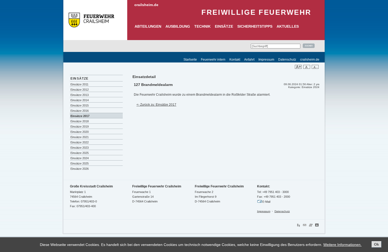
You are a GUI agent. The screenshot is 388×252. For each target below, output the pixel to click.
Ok (376, 244)
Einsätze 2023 (79, 147)
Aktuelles (288, 26)
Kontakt (234, 59)
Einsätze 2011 (79, 84)
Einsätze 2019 (79, 126)
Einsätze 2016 (79, 110)
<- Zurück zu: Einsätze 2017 (156, 104)
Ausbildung (177, 26)
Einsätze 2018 (79, 121)
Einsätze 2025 (79, 152)
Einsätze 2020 (79, 131)
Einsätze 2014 (79, 100)
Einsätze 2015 (79, 105)
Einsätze (224, 26)
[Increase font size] (298, 68)
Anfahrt (249, 59)
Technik (202, 26)
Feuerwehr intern (213, 59)
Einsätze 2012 (79, 89)
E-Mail (266, 201)
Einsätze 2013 (79, 94)
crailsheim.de (146, 5)
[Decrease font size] (315, 68)
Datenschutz (287, 59)
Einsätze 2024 (79, 158)
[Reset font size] (306, 68)
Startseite (190, 59)
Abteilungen (148, 26)
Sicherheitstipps (254, 26)
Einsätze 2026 (79, 168)
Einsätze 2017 (79, 116)
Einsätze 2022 (79, 142)
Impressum (266, 59)
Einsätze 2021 (79, 137)
